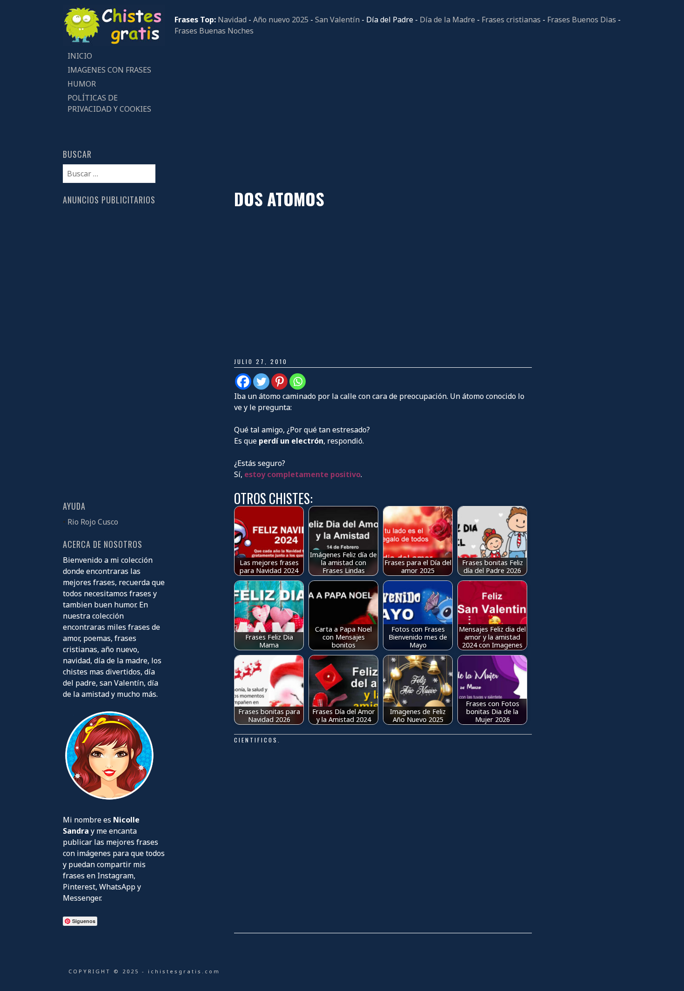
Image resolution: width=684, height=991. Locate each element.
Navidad (232, 19)
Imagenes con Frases (109, 70)
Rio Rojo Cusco (92, 522)
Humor (81, 84)
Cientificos (256, 740)
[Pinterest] (279, 381)
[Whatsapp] (297, 381)
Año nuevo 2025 (280, 19)
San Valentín (337, 19)
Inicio (79, 56)
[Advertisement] (397, 112)
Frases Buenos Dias (581, 19)
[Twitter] (261, 381)
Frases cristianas (511, 19)
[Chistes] (114, 43)
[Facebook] (243, 381)
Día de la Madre (447, 19)
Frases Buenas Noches (214, 31)
